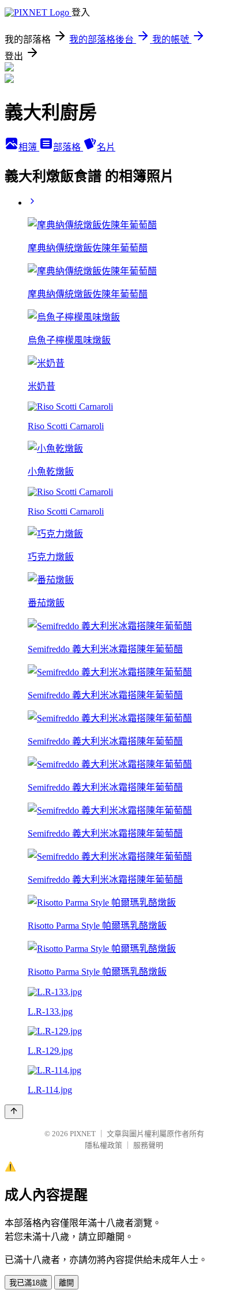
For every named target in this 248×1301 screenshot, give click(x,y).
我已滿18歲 (28, 1283)
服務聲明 (148, 1145)
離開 (66, 1283)
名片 (106, 147)
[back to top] (14, 1112)
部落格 (68, 147)
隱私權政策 (103, 1145)
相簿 (28, 147)
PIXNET (83, 1133)
